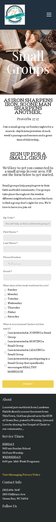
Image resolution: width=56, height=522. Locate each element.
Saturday (13, 317)
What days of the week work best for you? (26, 286)
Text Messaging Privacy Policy (21, 475)
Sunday (12, 290)
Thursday (14, 308)
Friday (12, 312)
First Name (9, 232)
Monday (13, 294)
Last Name (9, 243)
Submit (28, 384)
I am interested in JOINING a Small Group (29, 335)
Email (6, 271)
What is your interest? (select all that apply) (23, 326)
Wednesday (15, 303)
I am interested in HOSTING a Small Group (26, 344)
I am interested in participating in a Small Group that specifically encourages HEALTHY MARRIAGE (29, 365)
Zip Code (8, 218)
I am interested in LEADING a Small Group (26, 352)
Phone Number (12, 257)
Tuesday (13, 299)
